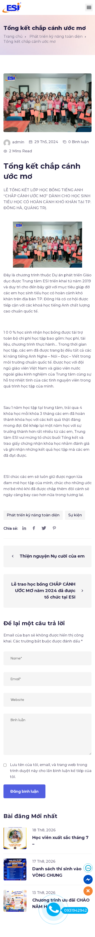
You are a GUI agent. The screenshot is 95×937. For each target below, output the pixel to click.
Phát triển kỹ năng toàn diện (33, 515)
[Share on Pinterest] (54, 528)
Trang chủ (13, 36)
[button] (89, 7)
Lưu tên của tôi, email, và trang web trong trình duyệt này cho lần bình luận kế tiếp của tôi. (51, 771)
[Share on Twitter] (44, 528)
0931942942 (75, 910)
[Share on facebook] (34, 528)
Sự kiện (75, 515)
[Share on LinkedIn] (24, 528)
